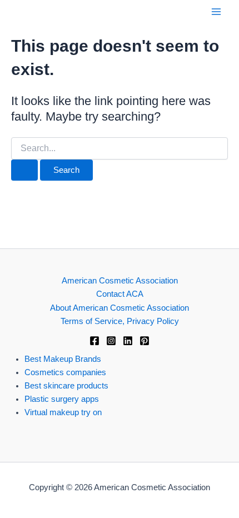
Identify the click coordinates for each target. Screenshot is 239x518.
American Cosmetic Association (120, 280)
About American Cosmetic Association (119, 307)
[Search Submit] (24, 170)
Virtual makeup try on (63, 412)
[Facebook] (94, 341)
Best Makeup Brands (62, 359)
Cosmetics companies (65, 372)
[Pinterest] (145, 341)
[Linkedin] (128, 341)
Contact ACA (119, 294)
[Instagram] (111, 341)
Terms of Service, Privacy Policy (120, 321)
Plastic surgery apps (61, 399)
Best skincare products (66, 385)
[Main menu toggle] (216, 11)
